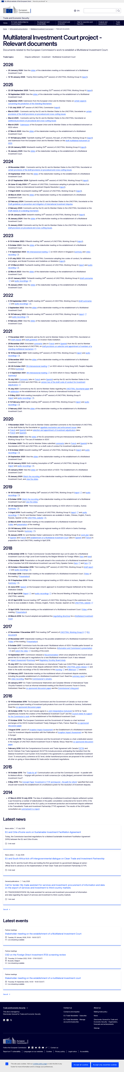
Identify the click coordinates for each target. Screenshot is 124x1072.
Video (86, 574)
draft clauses (16, 340)
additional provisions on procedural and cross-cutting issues (32, 121)
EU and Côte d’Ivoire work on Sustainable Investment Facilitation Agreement (43, 832)
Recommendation (51, 655)
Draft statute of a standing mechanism (23, 211)
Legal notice (72, 1051)
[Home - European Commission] (18, 10)
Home (5, 23)
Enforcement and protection (64, 23)
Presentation (24, 576)
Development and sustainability (43, 23)
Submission (24, 125)
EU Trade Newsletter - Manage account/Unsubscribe (74, 1021)
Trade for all (32, 773)
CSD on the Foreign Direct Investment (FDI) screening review (35, 954)
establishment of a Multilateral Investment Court (49, 538)
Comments (23, 379)
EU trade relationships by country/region (19, 23)
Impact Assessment (18, 660)
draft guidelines (31, 340)
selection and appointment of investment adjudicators (54, 430)
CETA (81, 748)
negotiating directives (61, 616)
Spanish (63, 344)
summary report (78, 676)
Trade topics (118, 23)
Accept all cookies (81, 1065)
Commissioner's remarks (42, 679)
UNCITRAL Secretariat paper (77, 389)
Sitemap (96, 1028)
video (11, 524)
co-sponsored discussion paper (38, 688)
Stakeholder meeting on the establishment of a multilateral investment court (43, 978)
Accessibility (84, 1051)
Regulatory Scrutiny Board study (52, 660)
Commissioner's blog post (68, 688)
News (96, 1016)
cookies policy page (40, 1064)
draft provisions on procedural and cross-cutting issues (30, 228)
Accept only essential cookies (105, 1065)
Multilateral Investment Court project (42, 29)
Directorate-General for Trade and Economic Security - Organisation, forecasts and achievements (106, 1022)
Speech (23, 587)
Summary (31, 660)
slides (33, 70)
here (82, 557)
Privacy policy (60, 1051)
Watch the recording (31, 476)
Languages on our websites (33, 1051)
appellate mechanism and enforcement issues (58, 427)
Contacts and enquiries (72, 1012)
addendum (14, 391)
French (52, 344)
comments (38, 344)
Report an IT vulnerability (12, 1051)
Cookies (49, 1051)
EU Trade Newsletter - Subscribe (75, 1016)
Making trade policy (100, 1012)
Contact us (54, 1048)
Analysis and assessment (102, 23)
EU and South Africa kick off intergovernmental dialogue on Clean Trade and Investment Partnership (54, 858)
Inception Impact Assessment (41, 730)
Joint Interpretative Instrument (60, 711)
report (84, 77)
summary (78, 252)
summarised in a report (30, 809)
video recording (17, 679)
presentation (22, 524)
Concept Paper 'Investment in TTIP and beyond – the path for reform (49, 782)
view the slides (32, 479)
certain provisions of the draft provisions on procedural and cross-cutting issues (40, 170)
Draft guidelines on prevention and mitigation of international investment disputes (40, 204)
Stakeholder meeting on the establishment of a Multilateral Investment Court (43, 933)
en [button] (78, 11)
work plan (85, 535)
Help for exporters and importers (85, 23)
